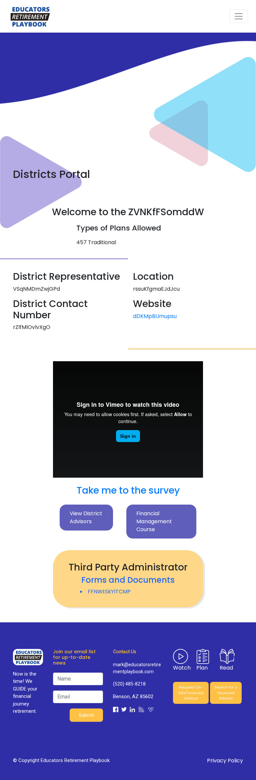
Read (226, 668)
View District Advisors (86, 517)
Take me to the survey (128, 490)
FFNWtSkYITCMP (109, 591)
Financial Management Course (154, 521)
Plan (202, 668)
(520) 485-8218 (129, 684)
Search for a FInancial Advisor (225, 693)
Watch (182, 668)
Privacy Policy (225, 760)
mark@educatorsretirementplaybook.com (137, 668)
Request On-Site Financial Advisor (191, 693)
